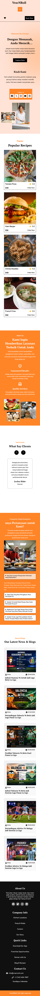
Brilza (9, 674)
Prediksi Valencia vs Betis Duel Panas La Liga (18, 754)
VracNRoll (19, 3)
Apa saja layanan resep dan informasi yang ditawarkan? (18, 576)
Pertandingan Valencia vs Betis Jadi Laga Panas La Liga (20, 716)
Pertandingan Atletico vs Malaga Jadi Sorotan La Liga (19, 829)
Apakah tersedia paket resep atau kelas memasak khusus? (19, 603)
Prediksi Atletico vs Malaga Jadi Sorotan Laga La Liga (18, 867)
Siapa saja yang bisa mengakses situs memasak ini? (18, 595)
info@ (11, 973)
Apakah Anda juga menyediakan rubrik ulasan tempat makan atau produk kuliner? (19, 618)
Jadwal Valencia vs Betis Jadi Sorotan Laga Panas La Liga (17, 792)
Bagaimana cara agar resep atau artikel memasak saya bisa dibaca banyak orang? (19, 610)
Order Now (31, 188)
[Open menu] (20, 9)
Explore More (20, 60)
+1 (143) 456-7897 (21, 977)
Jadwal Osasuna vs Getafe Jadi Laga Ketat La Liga (20, 679)
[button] (16, 452)
